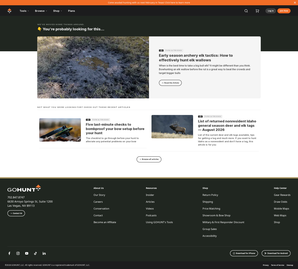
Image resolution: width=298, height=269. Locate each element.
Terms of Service (277, 265)
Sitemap (290, 265)
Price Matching (211, 208)
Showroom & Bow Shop (216, 215)
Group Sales (210, 229)
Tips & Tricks (173, 50)
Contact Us (17, 213)
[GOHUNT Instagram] (18, 253)
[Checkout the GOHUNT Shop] (257, 11)
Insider (150, 195)
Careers (98, 201)
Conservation (101, 208)
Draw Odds (280, 201)
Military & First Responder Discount (223, 222)
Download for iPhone (245, 253)
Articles (150, 201)
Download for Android (277, 253)
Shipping (208, 201)
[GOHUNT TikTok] (35, 253)
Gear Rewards (282, 195)
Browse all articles (150, 159)
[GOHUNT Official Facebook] (9, 253)
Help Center (280, 188)
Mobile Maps (281, 208)
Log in (271, 10)
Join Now (284, 10)
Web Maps (280, 215)
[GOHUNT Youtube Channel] (27, 253)
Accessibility (210, 236)
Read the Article (171, 83)
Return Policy (210, 195)
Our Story (99, 195)
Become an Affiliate (105, 222)
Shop (205, 188)
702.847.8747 (16, 197)
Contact (98, 215)
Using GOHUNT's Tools (159, 222)
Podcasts (151, 215)
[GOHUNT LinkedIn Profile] (44, 253)
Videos (150, 208)
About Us (99, 188)
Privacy (266, 265)
